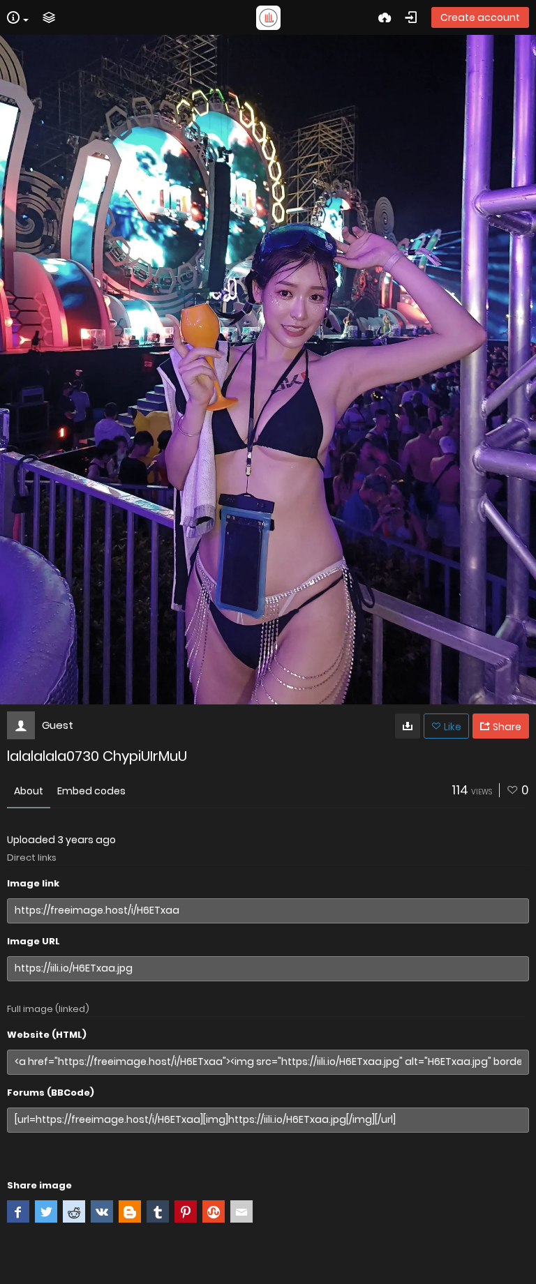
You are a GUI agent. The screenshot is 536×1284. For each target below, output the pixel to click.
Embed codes (91, 791)
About (28, 791)
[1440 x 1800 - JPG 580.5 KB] (407, 726)
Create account (480, 17)
